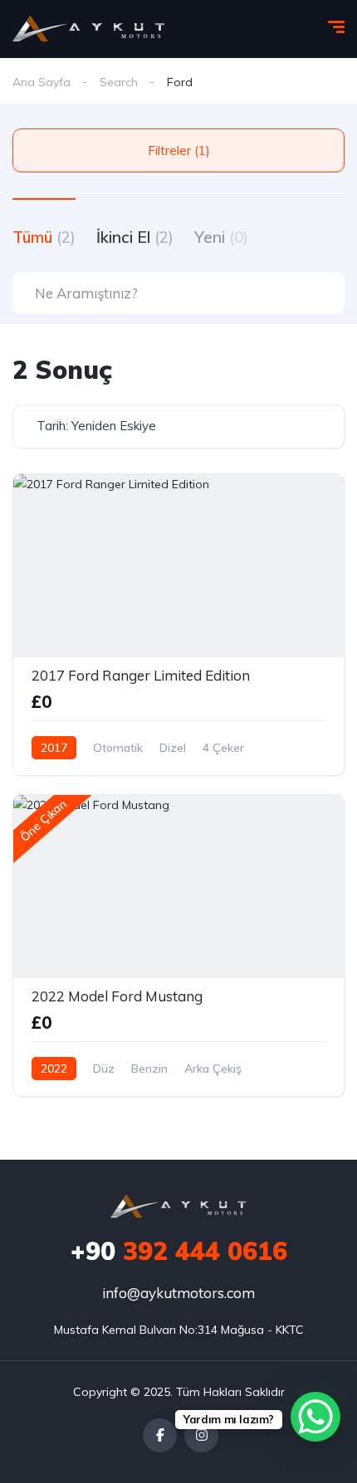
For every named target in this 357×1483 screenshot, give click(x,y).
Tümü (44, 237)
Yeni (221, 237)
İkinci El (135, 237)
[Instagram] (201, 1435)
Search (119, 82)
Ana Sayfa (41, 82)
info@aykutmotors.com (178, 1292)
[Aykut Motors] (89, 29)
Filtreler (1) (179, 150)
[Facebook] (160, 1435)
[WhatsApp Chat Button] (315, 1417)
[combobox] (178, 426)
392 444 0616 (179, 1251)
